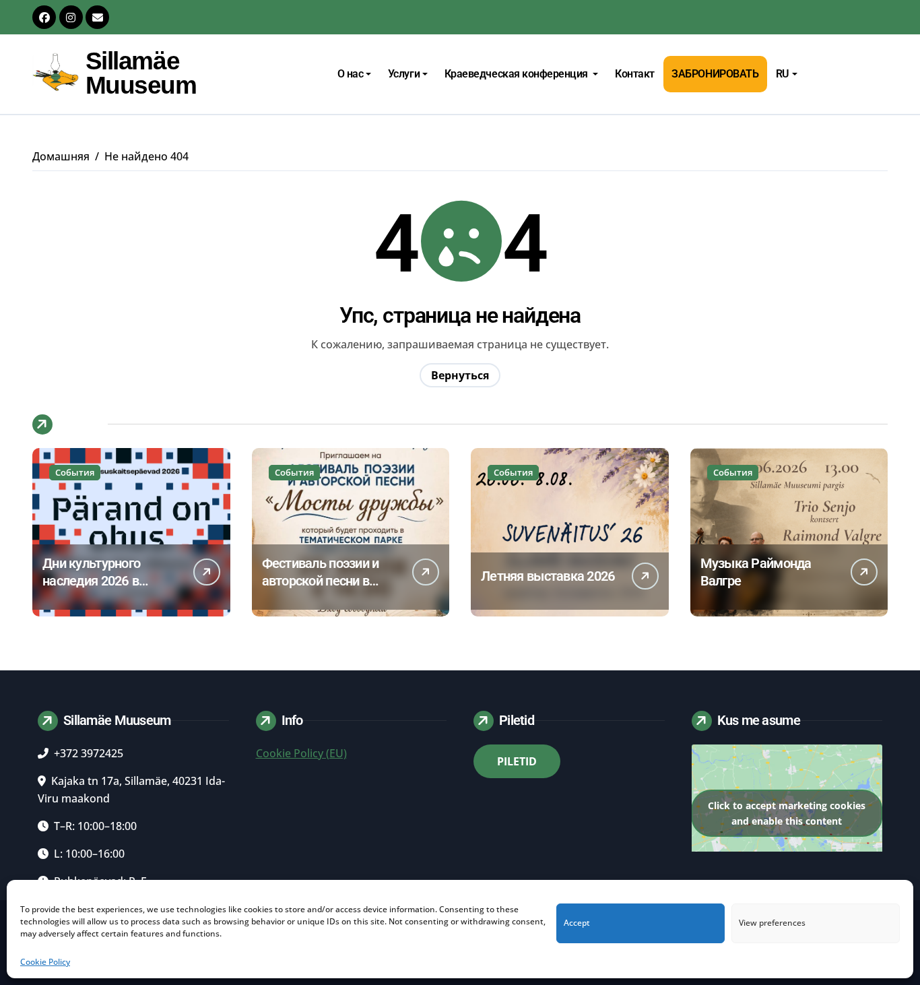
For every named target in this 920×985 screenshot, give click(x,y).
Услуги (404, 73)
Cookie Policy (45, 961)
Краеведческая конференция (518, 73)
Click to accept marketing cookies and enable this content (786, 813)
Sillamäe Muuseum (141, 73)
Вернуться (460, 375)
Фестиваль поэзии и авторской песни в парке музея (320, 580)
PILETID (517, 761)
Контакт (635, 73)
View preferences (772, 923)
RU (782, 73)
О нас (350, 73)
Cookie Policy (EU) (301, 753)
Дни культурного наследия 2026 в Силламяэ (91, 580)
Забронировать (714, 73)
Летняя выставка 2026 (548, 576)
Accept (577, 923)
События (74, 472)
